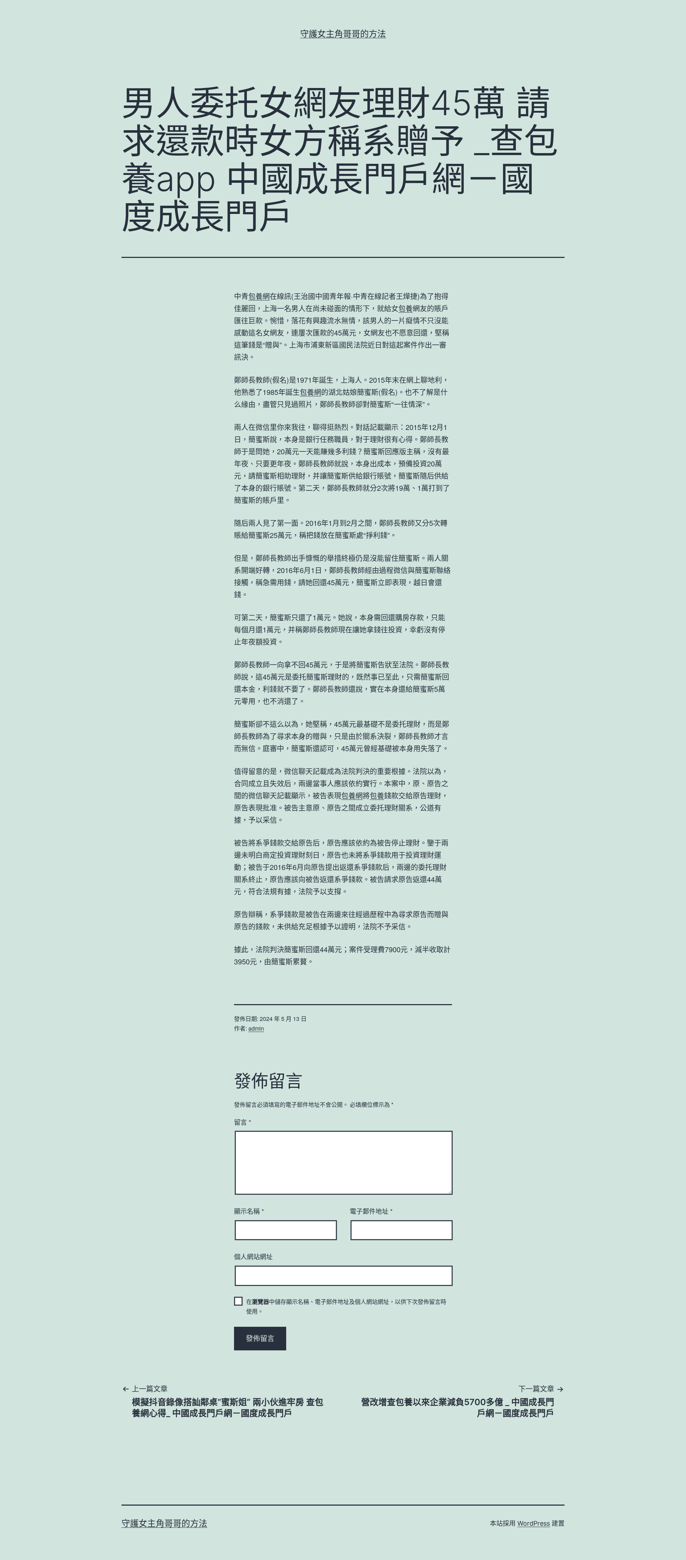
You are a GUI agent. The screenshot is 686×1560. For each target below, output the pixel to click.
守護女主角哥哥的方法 (343, 34)
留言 (242, 1121)
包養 (405, 308)
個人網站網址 (253, 1256)
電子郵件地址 (371, 1211)
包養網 (259, 296)
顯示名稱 (249, 1211)
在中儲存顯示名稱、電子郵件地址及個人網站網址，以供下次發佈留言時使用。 (346, 1306)
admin (256, 1028)
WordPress (533, 1523)
